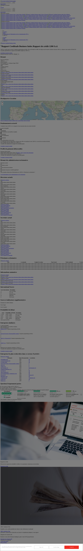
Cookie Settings (56, 547)
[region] (41, 547)
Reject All (41, 547)
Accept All (72, 547)
